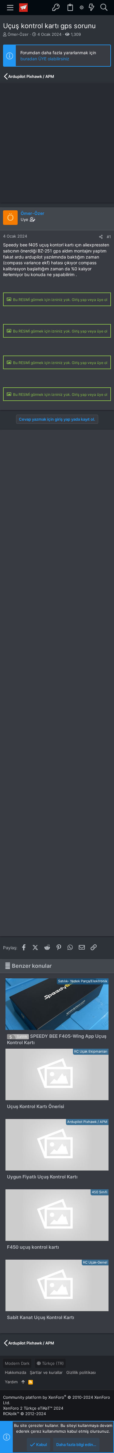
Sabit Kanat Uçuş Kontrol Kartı (40, 1317)
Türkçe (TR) (52, 1363)
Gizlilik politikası (81, 1372)
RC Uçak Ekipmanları (90, 1051)
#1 (109, 236)
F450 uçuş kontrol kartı (33, 1247)
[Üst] (22, 1381)
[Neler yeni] (91, 7)
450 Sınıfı (99, 1192)
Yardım (11, 1381)
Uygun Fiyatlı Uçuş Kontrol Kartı (42, 1177)
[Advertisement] (57, 143)
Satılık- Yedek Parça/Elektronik (82, 981)
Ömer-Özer (18, 34)
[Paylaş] (101, 237)
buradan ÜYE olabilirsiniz (44, 58)
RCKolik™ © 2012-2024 (24, 1413)
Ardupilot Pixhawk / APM (87, 1122)
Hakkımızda (15, 1372)
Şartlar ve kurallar (46, 1372)
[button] (10, 7)
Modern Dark (17, 1363)
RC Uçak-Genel (95, 1262)
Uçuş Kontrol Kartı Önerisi (35, 1106)
